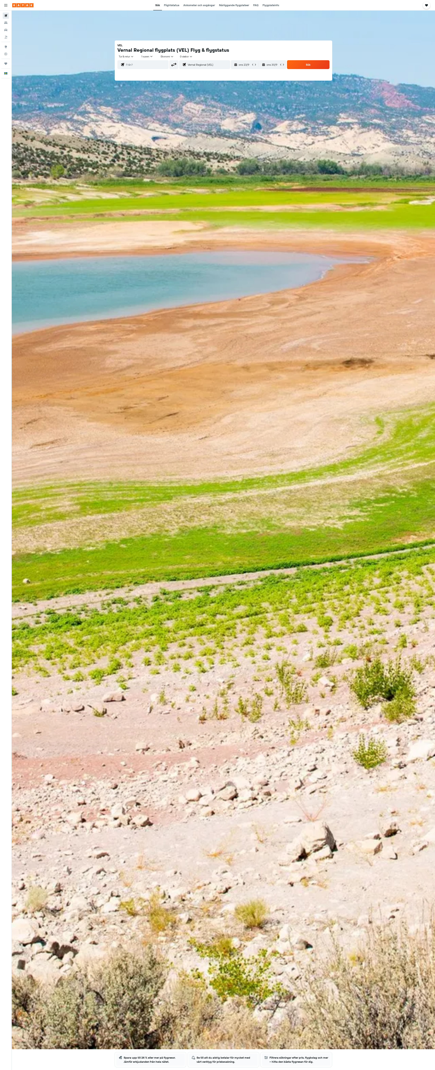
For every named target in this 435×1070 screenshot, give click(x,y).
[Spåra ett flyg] (5, 54)
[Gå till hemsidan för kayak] (22, 5)
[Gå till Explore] (5, 46)
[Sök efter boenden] (5, 22)
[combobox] (126, 56)
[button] (6, 5)
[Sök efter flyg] (5, 15)
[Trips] (5, 63)
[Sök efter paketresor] (5, 37)
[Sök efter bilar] (5, 30)
